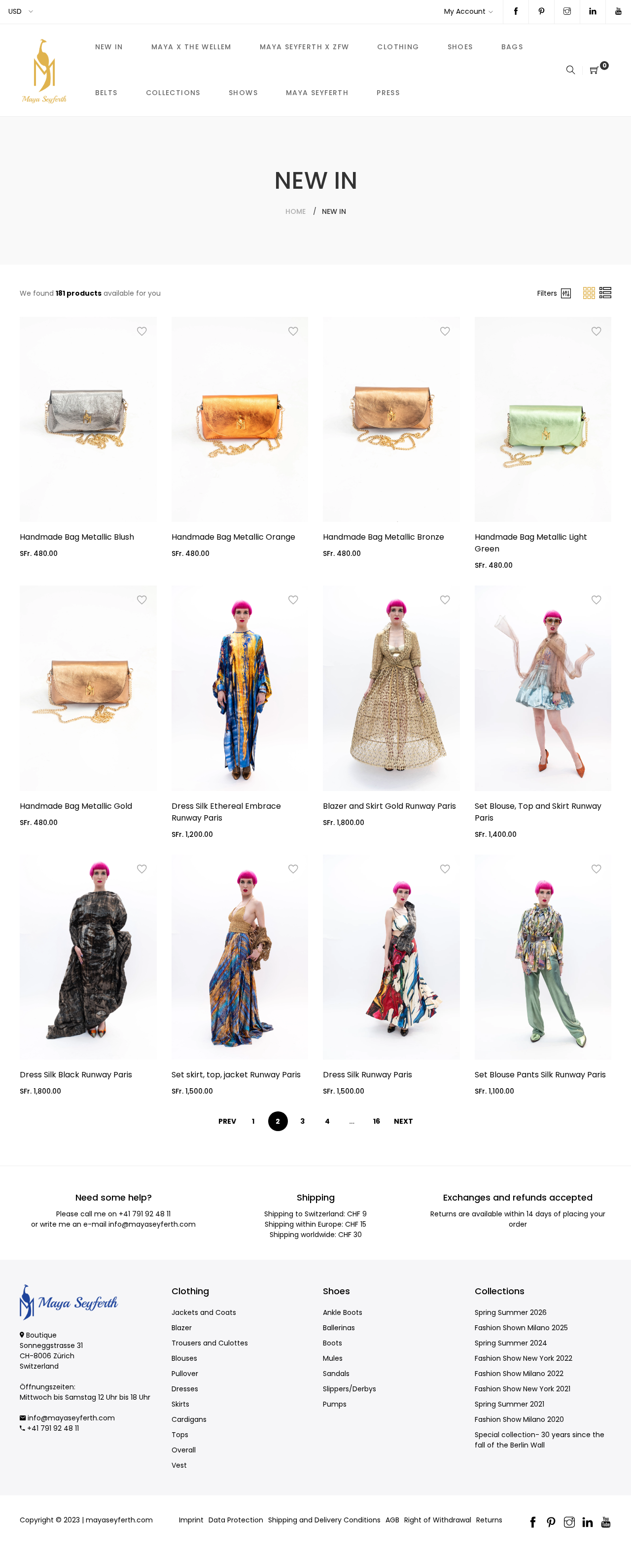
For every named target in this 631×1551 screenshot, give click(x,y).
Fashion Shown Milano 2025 (521, 1328)
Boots (332, 1343)
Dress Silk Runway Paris (367, 1074)
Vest (179, 1465)
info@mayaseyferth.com (152, 1224)
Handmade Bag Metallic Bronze (383, 537)
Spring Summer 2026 (511, 1312)
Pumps (335, 1404)
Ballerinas (339, 1328)
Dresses (185, 1389)
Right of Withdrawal (437, 1520)
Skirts (180, 1404)
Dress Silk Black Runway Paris (76, 1074)
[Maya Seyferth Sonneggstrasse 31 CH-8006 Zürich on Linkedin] (592, 12)
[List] (605, 293)
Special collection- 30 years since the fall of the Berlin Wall (539, 1440)
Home (295, 211)
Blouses (184, 1358)
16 (376, 1121)
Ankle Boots (342, 1312)
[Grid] (590, 293)
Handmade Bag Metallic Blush (77, 537)
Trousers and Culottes (210, 1343)
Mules (333, 1358)
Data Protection (236, 1520)
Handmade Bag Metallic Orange (233, 537)
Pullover (185, 1374)
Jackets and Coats (204, 1312)
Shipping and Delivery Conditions (324, 1520)
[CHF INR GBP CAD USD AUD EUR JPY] (21, 11)
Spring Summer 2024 (511, 1343)
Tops (180, 1435)
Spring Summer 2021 (509, 1404)
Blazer (182, 1328)
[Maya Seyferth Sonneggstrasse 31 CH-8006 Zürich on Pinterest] (541, 12)
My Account (465, 11)
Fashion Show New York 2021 (522, 1389)
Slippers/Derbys (349, 1389)
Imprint (191, 1520)
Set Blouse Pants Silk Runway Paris (540, 1074)
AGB (392, 1520)
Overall (184, 1450)
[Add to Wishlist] (142, 332)
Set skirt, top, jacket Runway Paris (236, 1074)
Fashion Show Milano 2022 (519, 1374)
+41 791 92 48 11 (145, 1214)
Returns (489, 1520)
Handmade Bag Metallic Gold (76, 806)
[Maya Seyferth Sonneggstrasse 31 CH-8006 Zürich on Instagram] (567, 12)
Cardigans (189, 1419)
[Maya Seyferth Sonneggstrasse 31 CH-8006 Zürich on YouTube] (618, 12)
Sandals (336, 1374)
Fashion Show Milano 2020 (519, 1419)
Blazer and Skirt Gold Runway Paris (389, 806)
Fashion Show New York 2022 (523, 1358)
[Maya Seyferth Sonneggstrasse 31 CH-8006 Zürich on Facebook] (515, 12)
